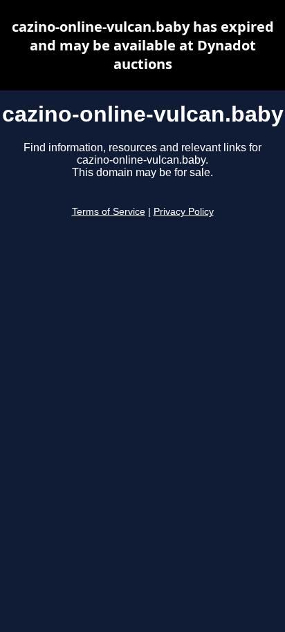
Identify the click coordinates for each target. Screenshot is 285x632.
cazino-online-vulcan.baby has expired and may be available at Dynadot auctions (143, 45)
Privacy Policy (184, 212)
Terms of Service (108, 212)
